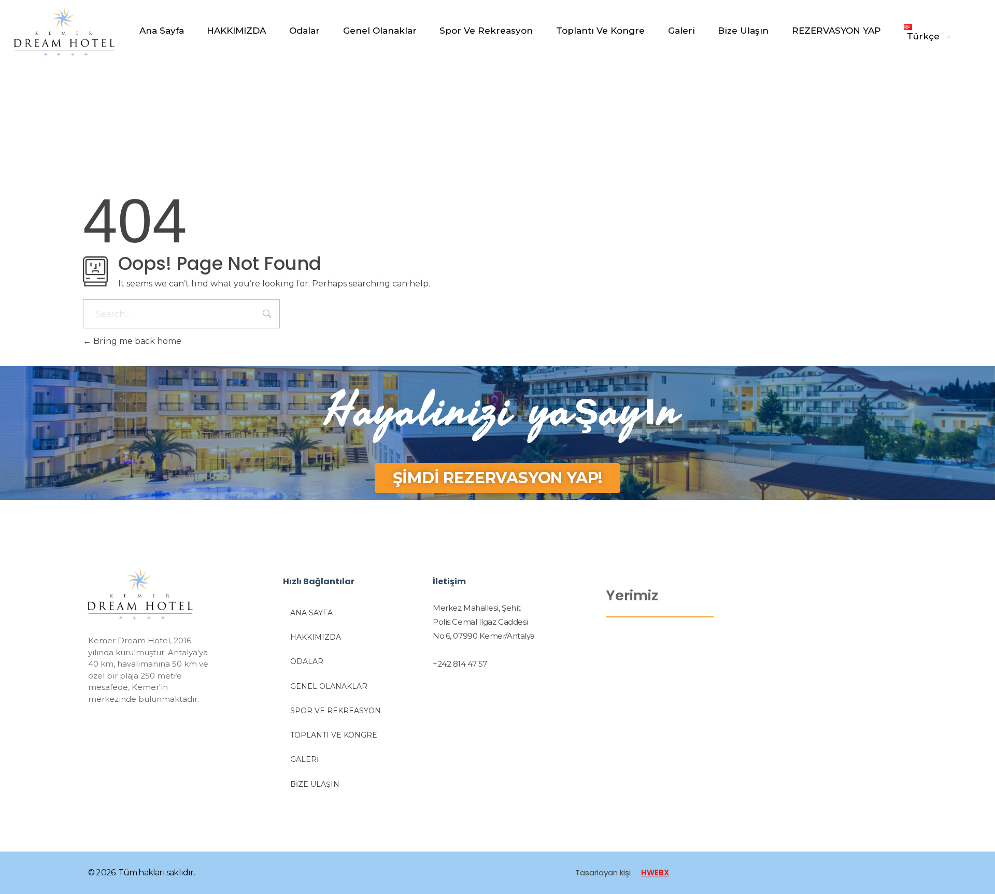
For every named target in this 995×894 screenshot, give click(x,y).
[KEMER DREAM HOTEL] (76, 32)
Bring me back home (136, 341)
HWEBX (655, 872)
